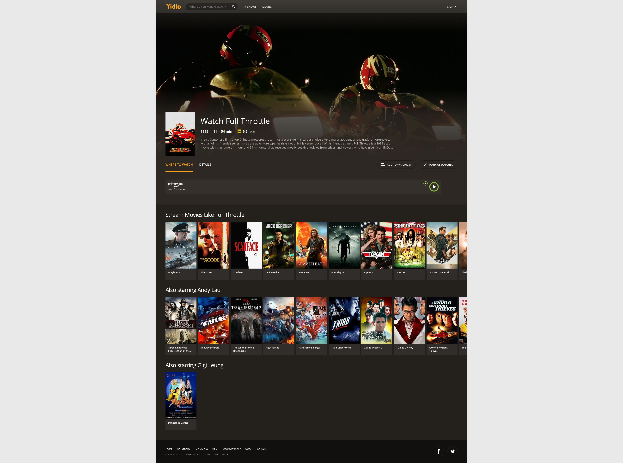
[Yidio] (173, 7)
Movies (267, 6)
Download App (231, 448)
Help (215, 448)
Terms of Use (212, 454)
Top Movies (201, 448)
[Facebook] (439, 451)
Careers (262, 448)
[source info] (425, 183)
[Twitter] (452, 451)
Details (205, 164)
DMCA (225, 454)
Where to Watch (179, 164)
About (249, 448)
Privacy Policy (194, 454)
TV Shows (250, 6)
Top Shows (183, 448)
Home (168, 448)
